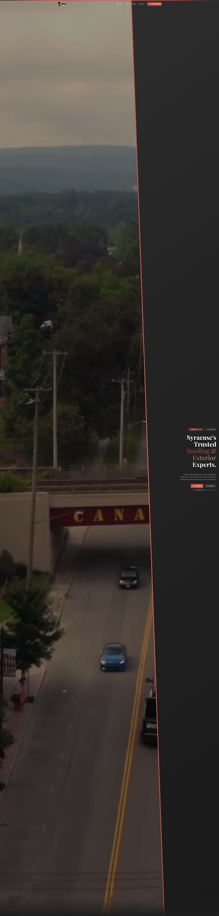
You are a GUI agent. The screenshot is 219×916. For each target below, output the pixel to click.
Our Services (210, 486)
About (127, 4)
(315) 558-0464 (155, 4)
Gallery (134, 4)
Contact (141, 4)
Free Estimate (197, 486)
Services (119, 4)
